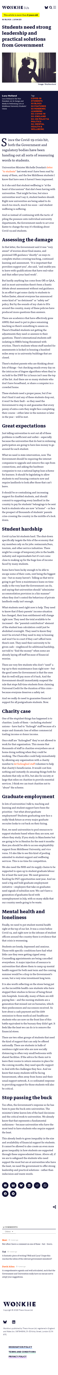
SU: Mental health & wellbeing (37, 126)
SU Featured (38, 106)
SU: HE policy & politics (40, 120)
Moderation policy (20, 1347)
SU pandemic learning (38, 110)
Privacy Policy (18, 1356)
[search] (50, 7)
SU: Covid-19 (38, 114)
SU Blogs (6, 20)
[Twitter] (46, 7)
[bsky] (6, 1322)
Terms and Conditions (22, 1352)
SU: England (38, 116)
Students (36, 101)
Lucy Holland (9, 95)
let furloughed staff (24, 764)
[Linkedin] (12, 1322)
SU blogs (36, 103)
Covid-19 (36, 98)
